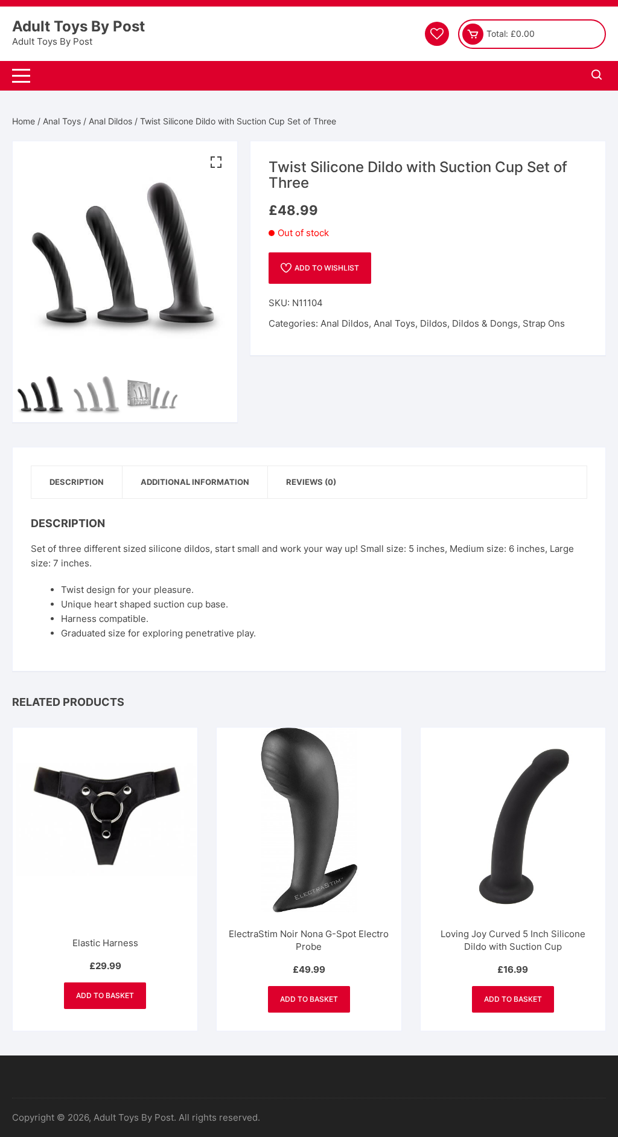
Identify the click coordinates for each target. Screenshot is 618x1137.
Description (76, 482)
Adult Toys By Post (78, 26)
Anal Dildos (110, 121)
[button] (216, 162)
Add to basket (105, 995)
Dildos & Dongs (485, 323)
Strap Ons (544, 323)
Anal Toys (62, 121)
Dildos (433, 323)
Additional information (195, 482)
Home (23, 121)
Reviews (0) (311, 482)
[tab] (77, 482)
